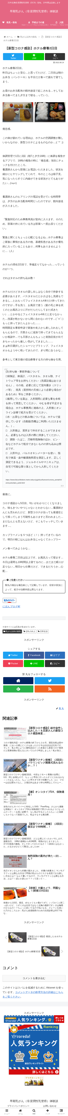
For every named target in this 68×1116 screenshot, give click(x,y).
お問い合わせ (49, 1106)
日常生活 (44, 631)
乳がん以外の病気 (13, 631)
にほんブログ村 (11, 606)
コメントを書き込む (34, 978)
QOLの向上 (30, 631)
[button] (61, 592)
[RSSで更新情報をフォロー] (50, 688)
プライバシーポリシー (18, 1106)
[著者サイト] (18, 680)
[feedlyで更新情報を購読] (18, 688)
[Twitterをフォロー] (50, 680)
